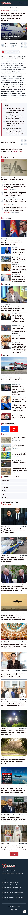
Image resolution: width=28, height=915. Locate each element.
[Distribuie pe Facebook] (25, 43)
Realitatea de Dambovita (7, 892)
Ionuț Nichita (23, 526)
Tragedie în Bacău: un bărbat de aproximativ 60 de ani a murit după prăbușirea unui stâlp (19, 279)
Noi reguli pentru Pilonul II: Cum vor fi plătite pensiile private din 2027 (19, 399)
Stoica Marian (23, 613)
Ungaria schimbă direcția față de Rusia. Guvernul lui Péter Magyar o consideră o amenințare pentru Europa (18, 319)
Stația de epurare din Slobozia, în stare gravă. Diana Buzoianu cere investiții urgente (15, 117)
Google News (17, 151)
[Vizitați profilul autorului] (2, 45)
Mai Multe (14, 854)
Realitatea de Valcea (6, 900)
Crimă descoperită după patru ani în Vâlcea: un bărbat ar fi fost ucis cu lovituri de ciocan (13, 559)
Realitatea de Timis (17, 887)
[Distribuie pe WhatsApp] (22, 46)
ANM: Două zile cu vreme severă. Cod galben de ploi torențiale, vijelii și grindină (13, 761)
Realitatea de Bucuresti (17, 895)
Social (5, 189)
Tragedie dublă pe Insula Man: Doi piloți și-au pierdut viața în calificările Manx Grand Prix (15, 201)
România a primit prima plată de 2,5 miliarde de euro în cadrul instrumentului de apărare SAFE (19, 409)
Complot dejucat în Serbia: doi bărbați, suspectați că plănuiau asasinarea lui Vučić (15, 110)
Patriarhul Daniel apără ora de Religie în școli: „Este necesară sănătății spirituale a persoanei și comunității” (13, 848)
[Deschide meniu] (25, 3)
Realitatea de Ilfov (17, 890)
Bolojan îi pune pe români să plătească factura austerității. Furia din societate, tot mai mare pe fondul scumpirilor (13, 820)
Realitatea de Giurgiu (20, 897)
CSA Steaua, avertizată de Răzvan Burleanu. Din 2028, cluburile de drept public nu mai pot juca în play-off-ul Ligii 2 (15, 131)
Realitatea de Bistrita (6, 887)
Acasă (4, 7)
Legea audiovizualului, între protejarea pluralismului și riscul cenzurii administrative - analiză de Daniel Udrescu (13, 180)
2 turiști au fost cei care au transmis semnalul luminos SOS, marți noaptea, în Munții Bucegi (14, 732)
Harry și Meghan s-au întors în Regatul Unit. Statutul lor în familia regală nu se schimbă (13, 531)
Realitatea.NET (5, 882)
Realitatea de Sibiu (6, 895)
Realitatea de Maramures (20, 670)
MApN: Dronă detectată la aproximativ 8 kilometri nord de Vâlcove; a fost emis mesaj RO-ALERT (13, 617)
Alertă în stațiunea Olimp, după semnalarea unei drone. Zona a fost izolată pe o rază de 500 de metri (13, 790)
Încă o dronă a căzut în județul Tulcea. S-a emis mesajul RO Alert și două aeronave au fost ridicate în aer (15, 209)
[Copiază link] (22, 43)
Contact (3, 870)
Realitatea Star (5, 885)
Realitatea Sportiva (14, 882)
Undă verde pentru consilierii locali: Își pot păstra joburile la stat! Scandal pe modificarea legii (14, 646)
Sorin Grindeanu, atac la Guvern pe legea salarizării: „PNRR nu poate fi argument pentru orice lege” (12, 309)
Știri (7, 7)
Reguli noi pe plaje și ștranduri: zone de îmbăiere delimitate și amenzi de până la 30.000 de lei (15, 186)
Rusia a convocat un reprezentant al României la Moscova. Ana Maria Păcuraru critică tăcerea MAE (13, 675)
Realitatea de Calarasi (6, 890)
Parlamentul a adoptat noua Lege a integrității (19, 337)
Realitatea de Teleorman (15, 885)
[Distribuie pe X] (25, 46)
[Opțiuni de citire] (24, 911)
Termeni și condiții (11, 870)
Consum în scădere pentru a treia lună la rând (18, 417)
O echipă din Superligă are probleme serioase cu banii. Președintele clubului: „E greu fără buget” (15, 193)
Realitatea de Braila (18, 892)
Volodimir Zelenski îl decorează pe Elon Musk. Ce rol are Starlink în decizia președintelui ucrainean (19, 330)
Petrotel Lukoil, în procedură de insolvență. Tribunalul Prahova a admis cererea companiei (12, 380)
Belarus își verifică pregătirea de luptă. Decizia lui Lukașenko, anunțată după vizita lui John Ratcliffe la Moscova (14, 589)
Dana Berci (13, 44)
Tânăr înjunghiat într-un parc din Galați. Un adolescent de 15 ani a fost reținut (15, 123)
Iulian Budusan (23, 641)
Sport (5, 197)
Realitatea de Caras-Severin (8, 897)
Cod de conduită (19, 873)
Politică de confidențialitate (8, 873)
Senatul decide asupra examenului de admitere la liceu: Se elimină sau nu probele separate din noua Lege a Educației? (13, 704)
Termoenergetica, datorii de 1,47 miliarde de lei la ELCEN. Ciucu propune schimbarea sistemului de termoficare (19, 390)
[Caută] (20, 3)
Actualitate (12, 7)
